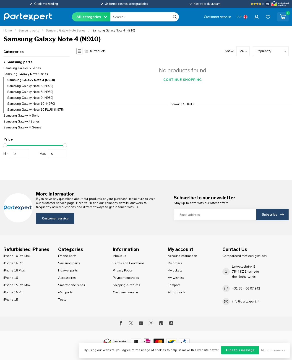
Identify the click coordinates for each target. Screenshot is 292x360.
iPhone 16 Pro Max (16, 256)
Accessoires (67, 278)
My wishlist (176, 278)
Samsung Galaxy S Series (22, 68)
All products (176, 292)
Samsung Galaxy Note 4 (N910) (113, 31)
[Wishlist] (268, 16)
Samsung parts (29, 31)
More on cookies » (273, 350)
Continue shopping (182, 80)
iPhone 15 (10, 299)
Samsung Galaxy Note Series (66, 31)
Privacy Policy (123, 270)
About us (119, 256)
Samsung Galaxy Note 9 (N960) (30, 98)
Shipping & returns (126, 285)
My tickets (175, 270)
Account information (182, 256)
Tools (62, 299)
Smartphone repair (71, 285)
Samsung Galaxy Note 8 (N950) (30, 92)
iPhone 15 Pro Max (16, 285)
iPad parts (65, 292)
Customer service (217, 16)
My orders (175, 263)
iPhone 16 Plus (14, 270)
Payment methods (126, 278)
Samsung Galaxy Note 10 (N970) (31, 104)
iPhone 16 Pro (13, 263)
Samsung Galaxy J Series (21, 121)
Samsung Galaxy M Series (22, 127)
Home (7, 31)
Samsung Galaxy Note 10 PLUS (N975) (35, 109)
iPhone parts (67, 256)
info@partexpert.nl (245, 301)
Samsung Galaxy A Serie (21, 115)
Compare (174, 285)
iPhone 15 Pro (13, 292)
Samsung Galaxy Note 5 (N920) (30, 86)
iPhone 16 (10, 278)
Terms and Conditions (128, 263)
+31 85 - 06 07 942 (246, 288)
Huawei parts (68, 270)
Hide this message (240, 350)
